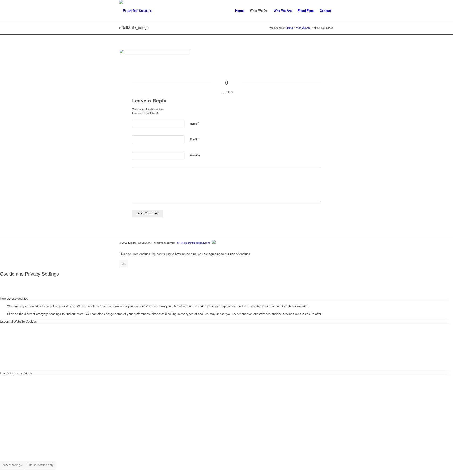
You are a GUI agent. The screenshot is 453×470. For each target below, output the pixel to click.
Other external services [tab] (16, 373)
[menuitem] (239, 10)
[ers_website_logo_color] (135, 10)
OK (124, 264)
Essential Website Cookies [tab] (18, 321)
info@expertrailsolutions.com (193, 242)
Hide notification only (39, 465)
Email (194, 139)
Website (195, 155)
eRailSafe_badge (134, 27)
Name (194, 123)
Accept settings (12, 465)
